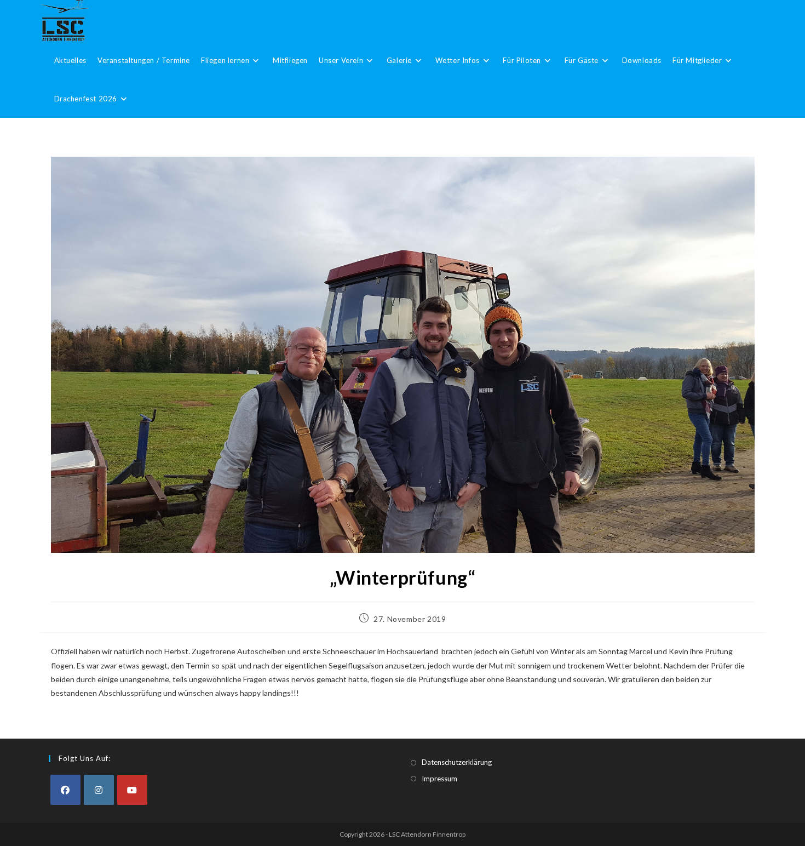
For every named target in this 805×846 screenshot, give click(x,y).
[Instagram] (99, 790)
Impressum (439, 778)
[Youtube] (132, 790)
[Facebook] (65, 790)
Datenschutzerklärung (457, 762)
